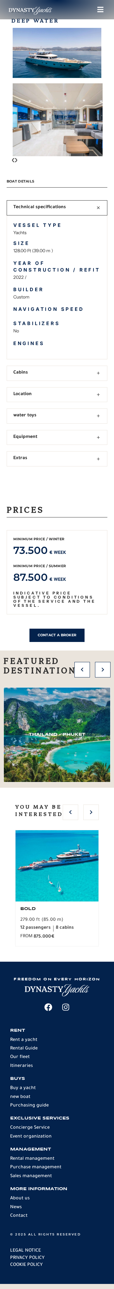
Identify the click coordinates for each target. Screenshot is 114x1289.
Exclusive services (39, 1118)
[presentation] (13, 161)
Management (30, 1149)
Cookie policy (26, 1265)
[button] (82, 669)
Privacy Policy (27, 1258)
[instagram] (66, 1007)
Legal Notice (25, 1251)
